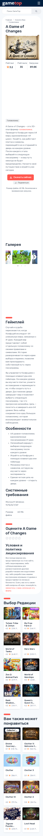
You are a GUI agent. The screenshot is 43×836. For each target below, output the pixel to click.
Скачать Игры (20, 20)
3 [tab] (25, 266)
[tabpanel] (21, 257)
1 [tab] (18, 266)
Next (33, 257)
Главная (9, 20)
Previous (9, 257)
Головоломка (14, 22)
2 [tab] (21, 266)
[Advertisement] (21, 94)
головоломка (25, 129)
